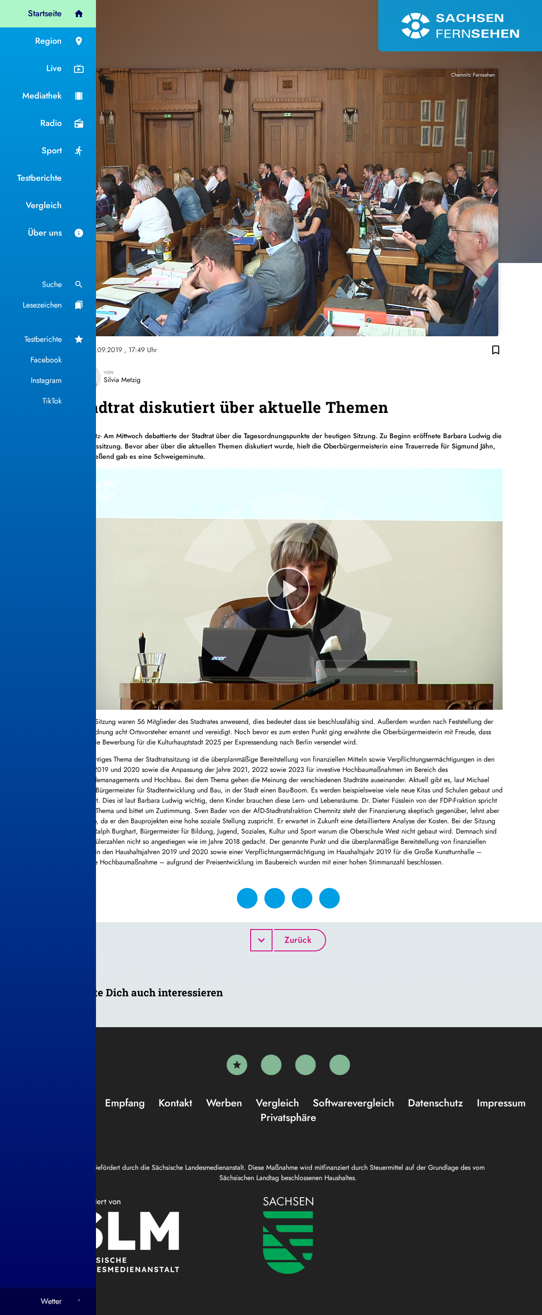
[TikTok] (339, 1065)
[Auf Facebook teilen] (247, 898)
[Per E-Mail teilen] (329, 898)
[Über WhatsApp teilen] (302, 898)
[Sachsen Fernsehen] (460, 25)
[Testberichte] (237, 1065)
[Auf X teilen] (274, 898)
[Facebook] (271, 1065)
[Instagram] (305, 1065)
